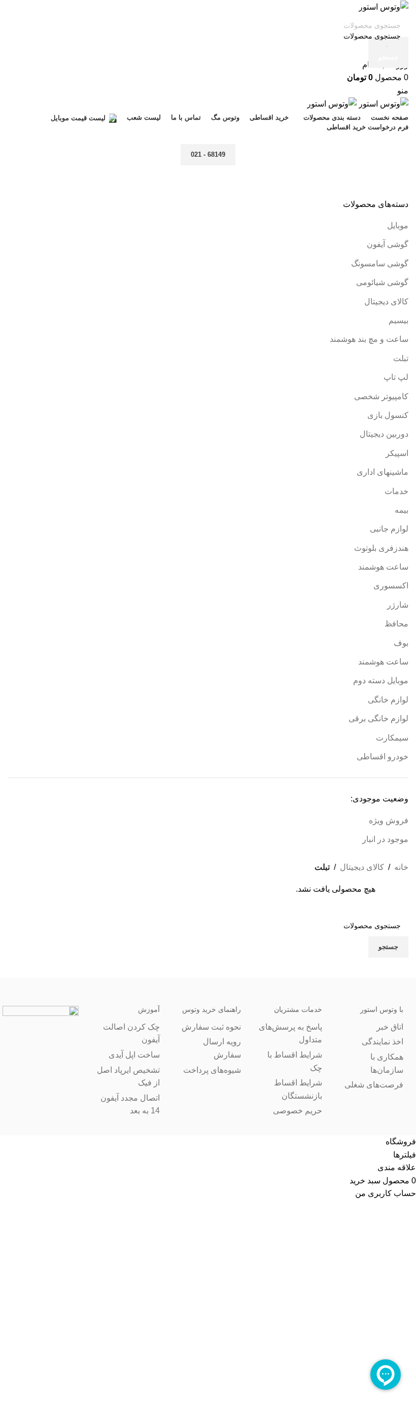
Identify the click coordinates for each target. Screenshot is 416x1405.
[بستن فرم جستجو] (403, 12)
